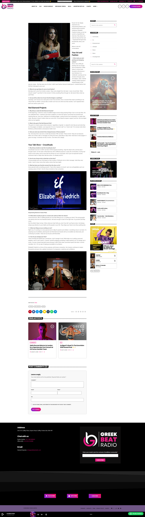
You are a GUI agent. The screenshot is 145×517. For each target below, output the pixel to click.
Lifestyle (95, 46)
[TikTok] (138, 1)
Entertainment (96, 43)
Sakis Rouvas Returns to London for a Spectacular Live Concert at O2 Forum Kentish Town (41, 347)
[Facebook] (142, 1)
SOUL (36, 302)
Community (33, 342)
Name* (32, 389)
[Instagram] (140, 1)
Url (32, 396)
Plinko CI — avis (95, 152)
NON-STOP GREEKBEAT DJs (104, 185)
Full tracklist (95, 271)
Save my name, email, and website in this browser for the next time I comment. (52, 404)
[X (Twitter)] (136, 1)
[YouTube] (134, 1)
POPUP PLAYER (136, 6)
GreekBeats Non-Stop (103, 193)
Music (94, 50)
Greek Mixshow (96, 168)
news (43, 306)
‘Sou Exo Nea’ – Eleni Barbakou (105, 216)
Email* (58, 389)
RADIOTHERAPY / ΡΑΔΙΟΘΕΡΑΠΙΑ (105, 200)
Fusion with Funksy (102, 208)
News (94, 53)
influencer (37, 306)
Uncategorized (96, 56)
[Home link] (7, 6)
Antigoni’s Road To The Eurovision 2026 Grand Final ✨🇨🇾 (72, 346)
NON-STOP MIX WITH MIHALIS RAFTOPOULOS (102, 172)
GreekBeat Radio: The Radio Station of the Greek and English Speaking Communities (103, 103)
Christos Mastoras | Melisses (105, 137)
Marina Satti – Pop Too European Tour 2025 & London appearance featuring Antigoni (106, 144)
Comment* (33, 380)
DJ (61, 342)
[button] (135, 513)
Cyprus (31, 306)
